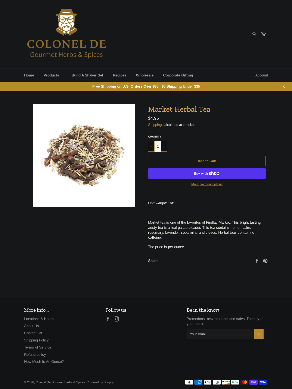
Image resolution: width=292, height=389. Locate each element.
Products (52, 75)
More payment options (207, 184)
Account (261, 75)
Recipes (119, 75)
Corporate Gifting (178, 75)
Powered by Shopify (100, 382)
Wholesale (144, 75)
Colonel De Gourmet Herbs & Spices (60, 382)
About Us (31, 326)
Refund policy (35, 355)
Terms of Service (37, 347)
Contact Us (33, 333)
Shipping (155, 125)
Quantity (154, 136)
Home (29, 75)
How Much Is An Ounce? (44, 362)
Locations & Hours (39, 319)
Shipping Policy (36, 340)
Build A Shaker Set (87, 75)
